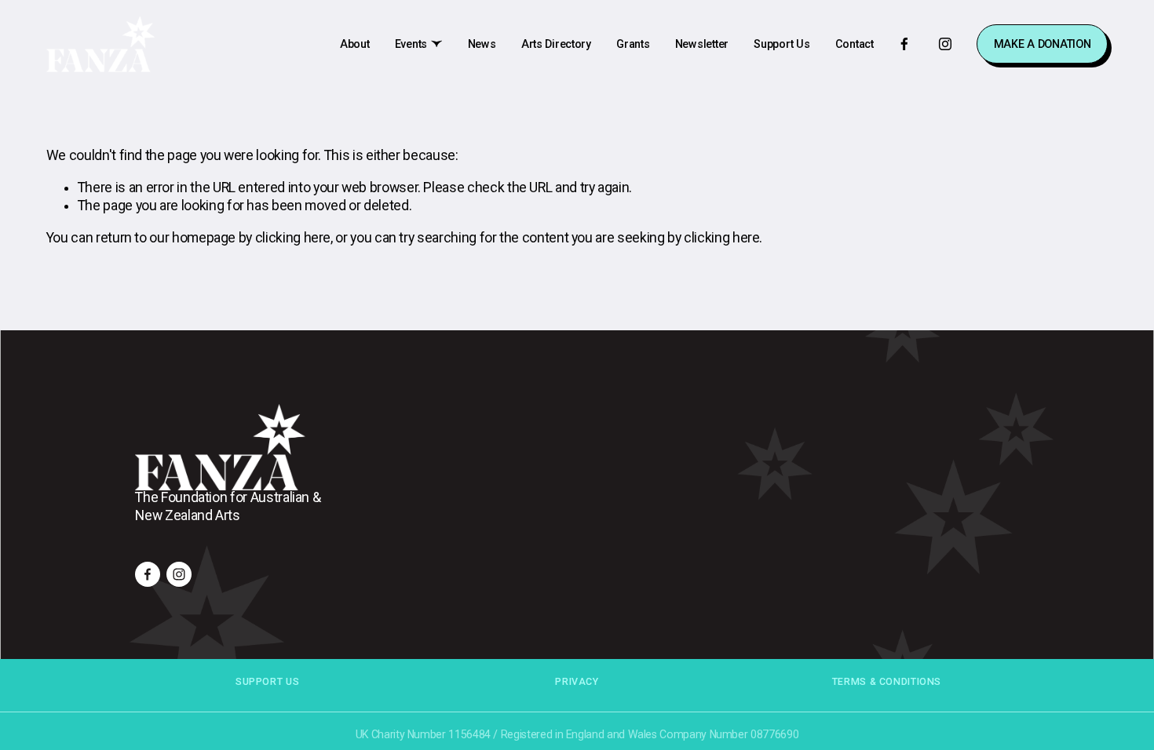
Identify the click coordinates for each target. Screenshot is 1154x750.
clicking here (292, 238)
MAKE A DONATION (1042, 44)
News (482, 44)
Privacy (576, 681)
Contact (854, 44)
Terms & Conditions (886, 681)
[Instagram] (945, 44)
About (355, 44)
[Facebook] (904, 44)
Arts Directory (556, 44)
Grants (632, 44)
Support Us (781, 44)
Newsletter (702, 44)
